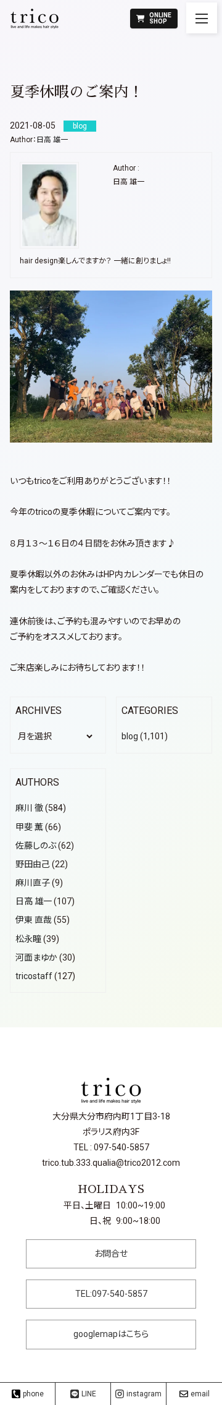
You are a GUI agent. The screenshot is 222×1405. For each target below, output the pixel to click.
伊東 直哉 (33, 920)
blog (129, 736)
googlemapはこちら (111, 1334)
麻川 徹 (29, 808)
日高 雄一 (52, 139)
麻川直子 (32, 883)
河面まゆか (36, 957)
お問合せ (111, 1254)
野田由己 (32, 864)
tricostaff (33, 976)
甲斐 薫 (29, 827)
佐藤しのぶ (35, 846)
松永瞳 (28, 939)
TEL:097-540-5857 (111, 1294)
